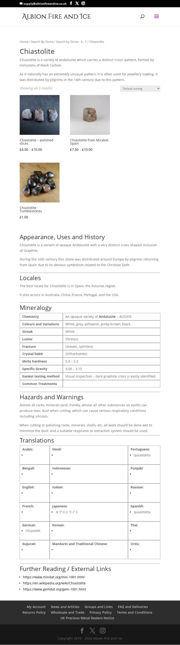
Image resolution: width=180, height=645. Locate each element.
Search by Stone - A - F (71, 42)
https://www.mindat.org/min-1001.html (54, 577)
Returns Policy (34, 612)
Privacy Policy (101, 612)
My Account (36, 607)
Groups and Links (99, 607)
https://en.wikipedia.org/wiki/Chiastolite (54, 583)
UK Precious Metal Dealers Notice (87, 618)
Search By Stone (42, 42)
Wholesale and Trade (67, 612)
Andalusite (107, 316)
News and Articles (65, 607)
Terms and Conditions (134, 612)
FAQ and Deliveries (133, 607)
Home (24, 42)
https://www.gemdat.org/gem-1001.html (54, 589)
